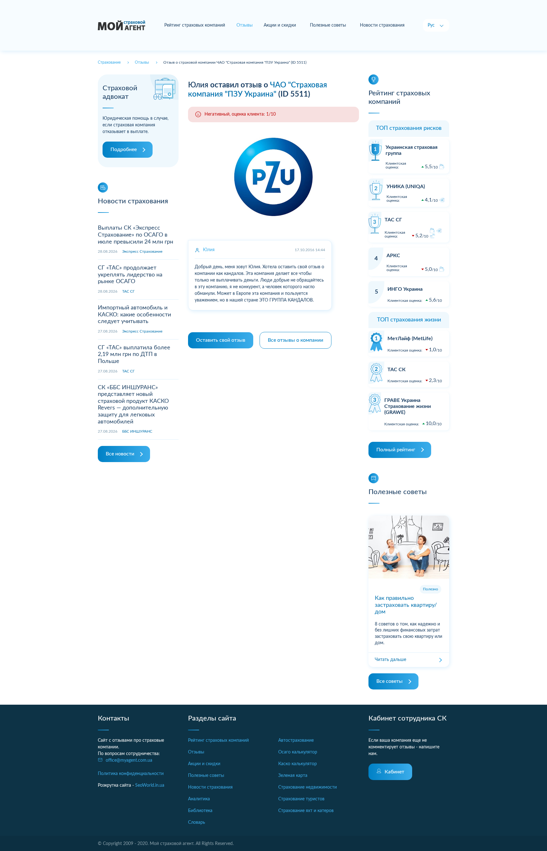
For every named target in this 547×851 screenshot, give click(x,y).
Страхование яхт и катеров (306, 811)
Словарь (196, 822)
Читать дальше (390, 659)
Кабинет (394, 771)
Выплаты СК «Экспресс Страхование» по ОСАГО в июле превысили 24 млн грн (135, 235)
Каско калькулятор (297, 764)
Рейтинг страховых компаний (194, 25)
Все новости (120, 453)
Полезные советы (328, 25)
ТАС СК (396, 369)
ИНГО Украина (405, 289)
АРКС (393, 255)
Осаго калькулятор (297, 752)
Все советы (389, 681)
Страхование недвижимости (307, 787)
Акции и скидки (280, 25)
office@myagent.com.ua (129, 760)
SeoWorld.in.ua (149, 785)
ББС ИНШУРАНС (137, 431)
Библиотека (200, 811)
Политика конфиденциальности (131, 774)
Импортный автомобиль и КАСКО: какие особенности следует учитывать (134, 314)
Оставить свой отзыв (220, 340)
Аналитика (199, 799)
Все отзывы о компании (295, 340)
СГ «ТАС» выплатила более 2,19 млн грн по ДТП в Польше (134, 354)
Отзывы (196, 752)
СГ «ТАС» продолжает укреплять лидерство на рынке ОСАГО (130, 274)
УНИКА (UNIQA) (406, 186)
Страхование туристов (301, 799)
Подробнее (123, 149)
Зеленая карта (292, 775)
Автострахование (296, 740)
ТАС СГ (128, 291)
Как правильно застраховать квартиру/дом (406, 605)
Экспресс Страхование (142, 251)
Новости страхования (382, 25)
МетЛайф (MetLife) (409, 338)
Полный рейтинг (395, 449)
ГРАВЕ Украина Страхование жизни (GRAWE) (407, 406)
